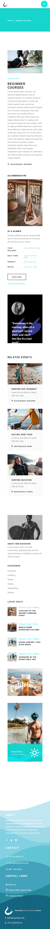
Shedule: (12, 262)
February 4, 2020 (25, 607)
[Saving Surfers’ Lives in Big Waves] (12, 641)
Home (10, 20)
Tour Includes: (12, 249)
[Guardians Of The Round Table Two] (12, 656)
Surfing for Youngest (24, 389)
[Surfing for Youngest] (25, 373)
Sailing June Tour (21, 434)
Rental (10, 579)
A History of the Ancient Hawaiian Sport (27, 613)
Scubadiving (13, 588)
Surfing (11, 592)
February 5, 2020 (25, 624)
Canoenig (12, 571)
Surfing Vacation (21, 480)
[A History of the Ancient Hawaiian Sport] (12, 611)
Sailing (10, 584)
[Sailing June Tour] (25, 419)
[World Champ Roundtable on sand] (12, 627)
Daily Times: (13, 256)
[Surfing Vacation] (25, 464)
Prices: (11, 267)
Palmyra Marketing (29, 910)
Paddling (11, 575)
